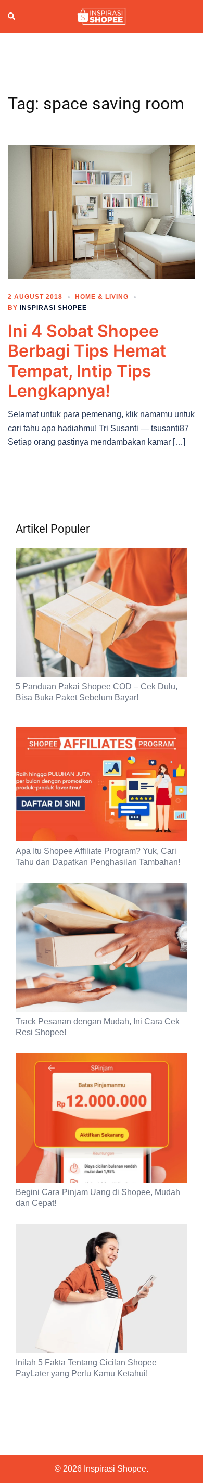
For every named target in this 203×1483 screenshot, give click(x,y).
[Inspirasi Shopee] (101, 15)
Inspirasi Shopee (53, 307)
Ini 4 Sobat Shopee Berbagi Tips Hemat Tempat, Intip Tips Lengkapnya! (87, 361)
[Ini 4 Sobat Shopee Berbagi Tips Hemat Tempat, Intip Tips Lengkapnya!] (101, 211)
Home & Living (102, 296)
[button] (12, 16)
